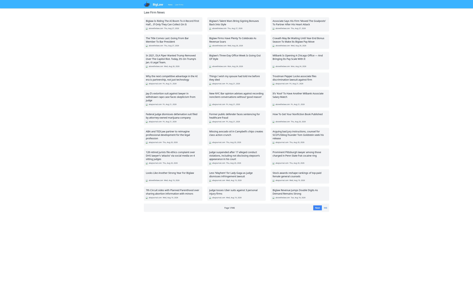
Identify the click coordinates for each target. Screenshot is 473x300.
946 (325, 207)
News (170, 4)
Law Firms (179, 4)
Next (317, 207)
